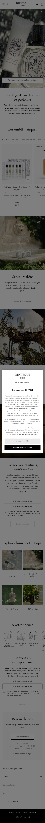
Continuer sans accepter (22, 382)
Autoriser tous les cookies (22, 447)
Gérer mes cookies (23, 441)
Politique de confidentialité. (27, 434)
